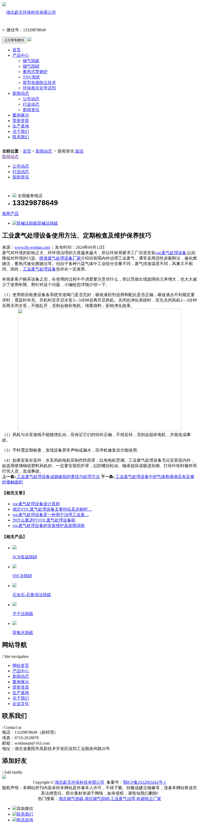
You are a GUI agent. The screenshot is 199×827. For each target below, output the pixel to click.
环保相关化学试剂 (39, 88)
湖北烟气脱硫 (71, 798)
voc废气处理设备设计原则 (36, 504)
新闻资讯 (31, 110)
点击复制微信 (14, 40)
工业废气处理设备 (39, 269)
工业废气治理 (122, 798)
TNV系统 (31, 77)
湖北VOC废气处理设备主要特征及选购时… (52, 509)
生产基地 (20, 126)
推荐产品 (10, 213)
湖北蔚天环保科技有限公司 (79, 782)
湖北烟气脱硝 (96, 798)
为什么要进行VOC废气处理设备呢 (43, 520)
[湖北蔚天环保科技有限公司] (29, 12)
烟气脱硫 (31, 61)
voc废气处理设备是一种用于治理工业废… (50, 514)
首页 (16, 50)
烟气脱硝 (31, 66)
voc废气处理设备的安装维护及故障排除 (48, 525)
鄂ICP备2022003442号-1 (144, 782)
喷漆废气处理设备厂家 (60, 258)
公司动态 (31, 99)
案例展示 (20, 115)
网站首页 (20, 665)
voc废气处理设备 (170, 253)
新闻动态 (20, 93)
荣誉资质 (20, 120)
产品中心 (20, 55)
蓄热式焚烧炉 (35, 71)
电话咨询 (25, 820)
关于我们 (20, 131)
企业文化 (20, 703)
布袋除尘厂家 (148, 798)
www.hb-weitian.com (32, 247)
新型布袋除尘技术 (39, 82)
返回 (79, 151)
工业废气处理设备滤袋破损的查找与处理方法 (58, 476)
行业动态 (31, 104)
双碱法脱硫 (47, 223)
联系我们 (20, 137)
